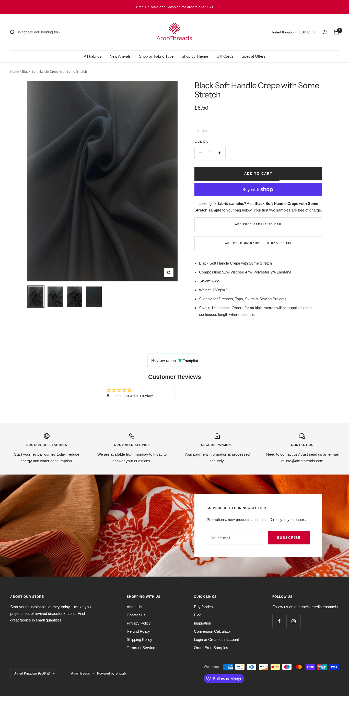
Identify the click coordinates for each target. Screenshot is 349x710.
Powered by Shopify (112, 673)
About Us (134, 607)
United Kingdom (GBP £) (290, 32)
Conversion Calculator (212, 631)
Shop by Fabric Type (156, 56)
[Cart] (336, 32)
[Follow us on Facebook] (279, 621)
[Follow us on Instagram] (293, 621)
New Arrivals (120, 56)
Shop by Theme (195, 56)
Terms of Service (141, 647)
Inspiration (202, 623)
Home (14, 71)
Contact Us (136, 615)
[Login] (325, 32)
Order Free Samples (211, 647)
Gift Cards (225, 56)
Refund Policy (138, 631)
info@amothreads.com (304, 461)
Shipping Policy (139, 639)
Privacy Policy (139, 623)
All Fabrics (92, 56)
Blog (197, 615)
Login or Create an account (216, 639)
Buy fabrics (203, 607)
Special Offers (253, 56)
